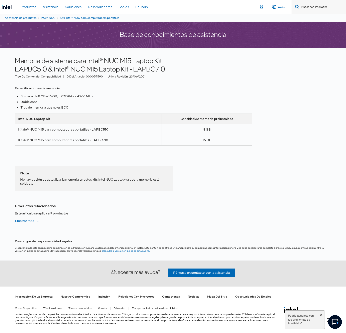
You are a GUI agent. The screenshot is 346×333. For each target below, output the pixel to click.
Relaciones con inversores (136, 296)
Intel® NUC (48, 18)
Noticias (193, 296)
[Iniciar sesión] (261, 7)
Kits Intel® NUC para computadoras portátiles (89, 18)
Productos (28, 7)
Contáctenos (171, 296)
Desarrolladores (100, 7)
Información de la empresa (34, 296)
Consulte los (92, 320)
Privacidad (119, 308)
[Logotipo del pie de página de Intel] (291, 310)
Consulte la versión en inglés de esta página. (126, 251)
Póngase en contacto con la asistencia (201, 273)
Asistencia (50, 7)
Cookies (102, 308)
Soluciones (73, 7)
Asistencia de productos (20, 18)
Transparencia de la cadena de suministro (154, 308)
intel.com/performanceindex (105, 317)
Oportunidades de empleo (253, 296)
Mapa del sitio (217, 296)
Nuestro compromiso (75, 296)
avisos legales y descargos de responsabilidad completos (175, 317)
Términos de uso (52, 308)
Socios (124, 7)
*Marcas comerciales (80, 308)
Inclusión (104, 296)
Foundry (141, 7)
